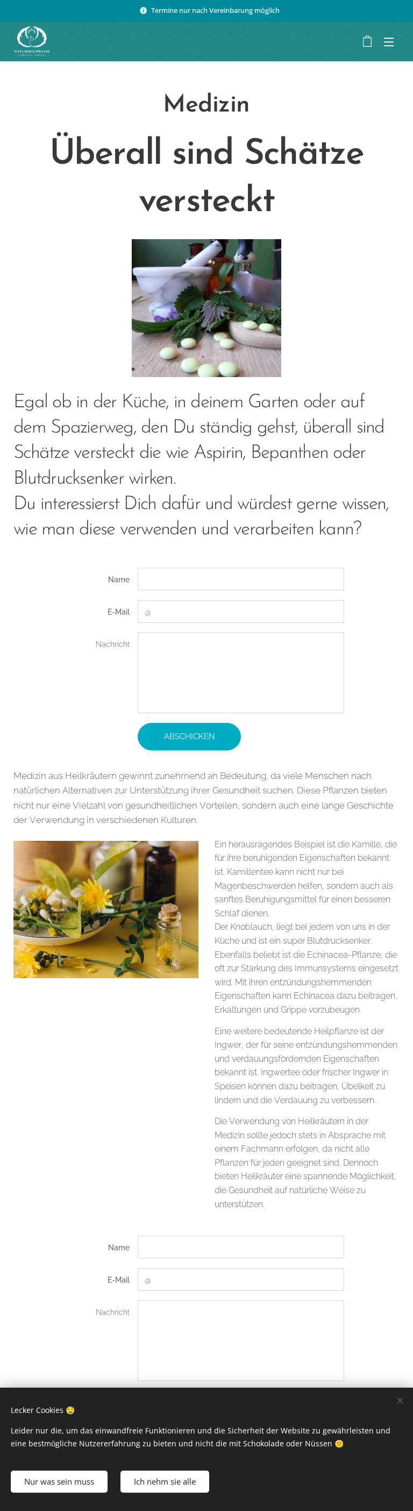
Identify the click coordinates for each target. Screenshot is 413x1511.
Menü (389, 41)
